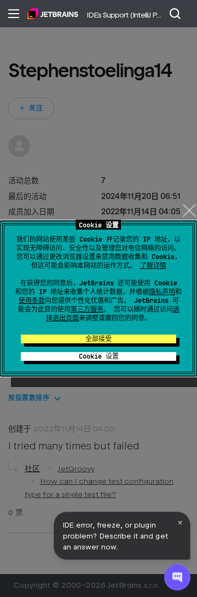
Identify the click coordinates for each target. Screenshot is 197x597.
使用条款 (32, 300)
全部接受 (98, 339)
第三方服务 (87, 309)
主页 (52, 13)
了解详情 (153, 265)
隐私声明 (162, 292)
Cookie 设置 (99, 356)
